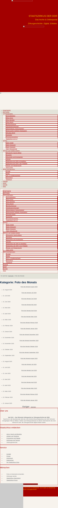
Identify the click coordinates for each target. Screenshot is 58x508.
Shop (4, 186)
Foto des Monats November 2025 (29, 340)
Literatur (8, 159)
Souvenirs (9, 155)
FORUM (5, 181)
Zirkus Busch (9, 122)
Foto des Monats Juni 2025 (29, 370)
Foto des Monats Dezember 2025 (29, 334)
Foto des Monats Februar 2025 (29, 394)
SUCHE (5, 185)
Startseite (10, 276)
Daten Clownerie (10, 147)
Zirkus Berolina (10, 120)
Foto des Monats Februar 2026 (29, 322)
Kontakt (8, 171)
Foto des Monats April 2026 (29, 310)
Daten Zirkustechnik (11, 149)
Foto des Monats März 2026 (29, 316)
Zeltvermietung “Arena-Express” (15, 128)
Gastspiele (9, 135)
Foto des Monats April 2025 (29, 382)
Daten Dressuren (11, 145)
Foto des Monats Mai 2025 (29, 376)
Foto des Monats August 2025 (29, 358)
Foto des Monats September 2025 (29, 352)
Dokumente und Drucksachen (14, 157)
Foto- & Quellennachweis (13, 175)
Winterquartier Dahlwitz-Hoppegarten (16, 131)
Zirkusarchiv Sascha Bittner (13, 153)
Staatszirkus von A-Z (11, 139)
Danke (8, 173)
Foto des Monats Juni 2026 (29, 298)
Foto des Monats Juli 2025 (29, 364)
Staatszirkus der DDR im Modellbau (16, 161)
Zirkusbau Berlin (10, 133)
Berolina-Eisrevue (11, 124)
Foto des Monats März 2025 (29, 388)
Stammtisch (9, 177)
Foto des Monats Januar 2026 (29, 328)
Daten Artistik (9, 143)
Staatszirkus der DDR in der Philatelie (16, 163)
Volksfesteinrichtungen (12, 126)
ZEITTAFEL (6, 112)
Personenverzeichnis (12, 137)
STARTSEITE (7, 110)
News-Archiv (9, 167)
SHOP (4, 183)
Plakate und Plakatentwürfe (13, 165)
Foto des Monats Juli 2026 (29, 292)
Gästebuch (9, 179)
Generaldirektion (10, 116)
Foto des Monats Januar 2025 (29, 400)
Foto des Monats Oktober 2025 (29, 346)
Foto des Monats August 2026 (29, 287)
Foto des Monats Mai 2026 (29, 304)
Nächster (33, 407)
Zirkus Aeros (9, 118)
